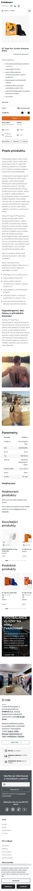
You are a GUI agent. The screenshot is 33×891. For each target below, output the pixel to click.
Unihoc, (11, 731)
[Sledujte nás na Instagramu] (13, 809)
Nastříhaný (24, 456)
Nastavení (15, 881)
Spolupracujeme (6, 830)
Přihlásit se (14, 789)
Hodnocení (26, 141)
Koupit (14, 118)
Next (30, 540)
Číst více (5, 102)
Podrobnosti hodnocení (20, 54)
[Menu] (29, 11)
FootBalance (11, 736)
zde (2, 876)
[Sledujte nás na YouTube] (24, 809)
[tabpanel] (11, 543)
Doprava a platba (6, 852)
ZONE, (16, 731)
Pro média (4, 833)
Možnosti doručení (25, 108)
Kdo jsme (4, 824)
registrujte (5, 512)
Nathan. (21, 736)
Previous (2, 540)
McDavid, (5, 734)
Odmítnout (8, 887)
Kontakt (4, 827)
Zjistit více (14, 742)
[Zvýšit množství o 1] (29, 113)
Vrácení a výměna (6, 855)
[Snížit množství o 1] (22, 113)
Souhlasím (23, 887)
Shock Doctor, (14, 734)
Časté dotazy (5, 846)
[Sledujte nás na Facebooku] (7, 809)
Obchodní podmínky (7, 858)
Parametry (16, 141)
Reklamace (5, 849)
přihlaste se (17, 509)
